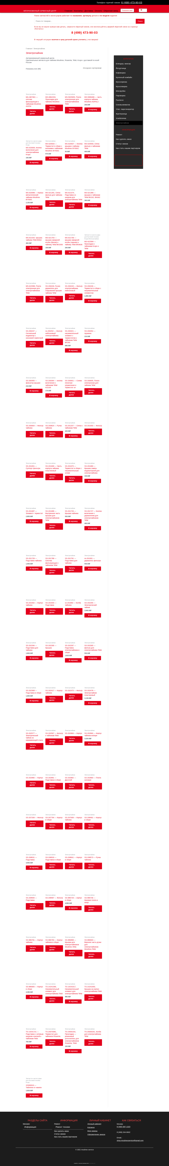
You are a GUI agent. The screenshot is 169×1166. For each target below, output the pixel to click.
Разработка (76, 1163)
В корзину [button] (92, 110)
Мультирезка (121, 82)
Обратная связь (111, 11)
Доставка (88, 11)
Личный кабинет (94, 1124)
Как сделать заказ (123, 139)
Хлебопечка (121, 118)
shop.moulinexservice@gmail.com (130, 1141)
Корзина (90, 1127)
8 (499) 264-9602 (123, 1132)
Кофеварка (120, 73)
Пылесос (120, 100)
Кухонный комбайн (124, 77)
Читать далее (33, 112)
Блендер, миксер (123, 64)
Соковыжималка (123, 105)
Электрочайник (122, 123)
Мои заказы (92, 1131)
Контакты (78, 11)
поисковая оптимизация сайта (84, 1163)
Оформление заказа (96, 1134)
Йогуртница (121, 68)
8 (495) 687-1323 (123, 1127)
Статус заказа (122, 144)
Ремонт (119, 135)
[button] (128, 64)
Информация (30, 1127)
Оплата (98, 11)
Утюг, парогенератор (125, 109)
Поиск (140, 21)
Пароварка (120, 96)
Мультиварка (121, 87)
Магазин (26, 1124)
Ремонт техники (63, 1127)
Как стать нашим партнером (128, 148)
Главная (68, 11)
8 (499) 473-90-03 (131, 2)
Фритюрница (121, 114)
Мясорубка (120, 91)
